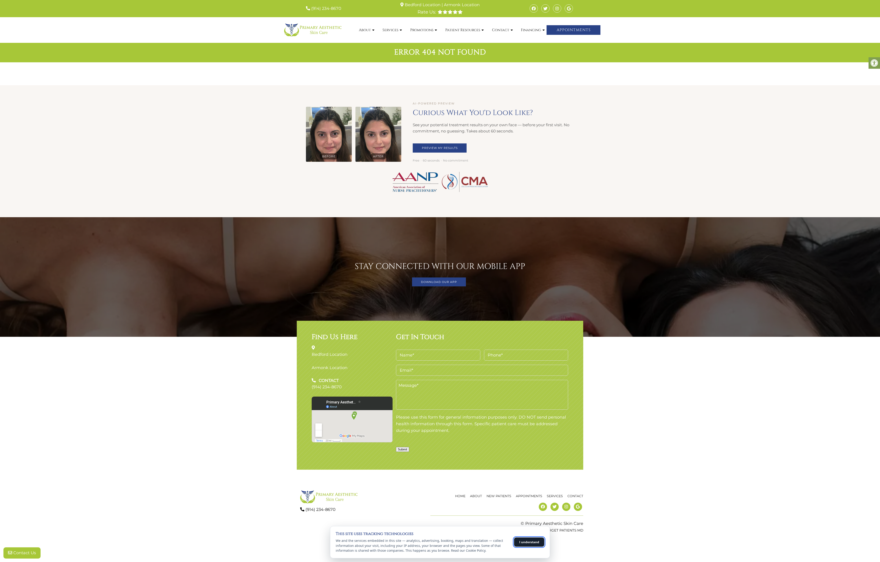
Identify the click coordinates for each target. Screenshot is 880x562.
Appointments (574, 30)
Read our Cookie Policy (468, 550)
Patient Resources (462, 30)
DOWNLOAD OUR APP (439, 282)
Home (460, 496)
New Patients (499, 496)
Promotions (421, 30)
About (365, 30)
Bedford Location (422, 4)
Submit (402, 449)
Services (390, 30)
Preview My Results (440, 148)
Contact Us (24, 552)
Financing (531, 30)
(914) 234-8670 (326, 8)
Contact (500, 30)
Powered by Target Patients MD (551, 530)
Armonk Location (462, 4)
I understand (529, 542)
